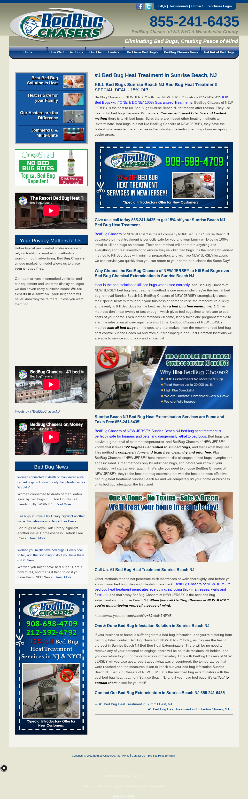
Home (27, 52)
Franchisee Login (219, 6)
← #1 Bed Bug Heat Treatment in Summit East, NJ (133, 704)
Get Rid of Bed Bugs (219, 52)
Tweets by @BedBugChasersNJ (37, 411)
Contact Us (138, 755)
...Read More (62, 504)
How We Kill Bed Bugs (66, 52)
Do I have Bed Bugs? (142, 52)
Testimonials (178, 6)
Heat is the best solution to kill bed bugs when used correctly (142, 285)
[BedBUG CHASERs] (62, 41)
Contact (197, 6)
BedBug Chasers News (181, 52)
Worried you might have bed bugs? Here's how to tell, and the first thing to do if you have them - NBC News (50, 555)
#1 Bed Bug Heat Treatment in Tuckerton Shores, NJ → (190, 709)
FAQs (162, 6)
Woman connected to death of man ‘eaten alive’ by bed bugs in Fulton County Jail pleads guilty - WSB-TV (51, 482)
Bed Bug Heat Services (161, 755)
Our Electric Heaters (104, 52)
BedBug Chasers (108, 234)
